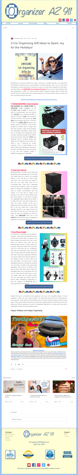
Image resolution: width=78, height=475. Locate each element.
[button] (73, 27)
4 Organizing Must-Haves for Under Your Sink (38, 396)
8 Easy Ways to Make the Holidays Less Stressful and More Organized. (63, 396)
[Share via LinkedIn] (19, 364)
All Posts (5, 27)
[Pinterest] (75, 20)
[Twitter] (71, 20)
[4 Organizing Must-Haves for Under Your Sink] (39, 386)
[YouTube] (60, 20)
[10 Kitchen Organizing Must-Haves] (14, 386)
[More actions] (66, 38)
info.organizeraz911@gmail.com (39, 442)
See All (73, 377)
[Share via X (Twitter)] (15, 364)
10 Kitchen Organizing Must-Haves (13, 396)
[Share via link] (22, 364)
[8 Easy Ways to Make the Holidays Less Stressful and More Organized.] (64, 386)
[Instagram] (67, 20)
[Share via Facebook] (11, 364)
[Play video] (39, 332)
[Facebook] (63, 20)
